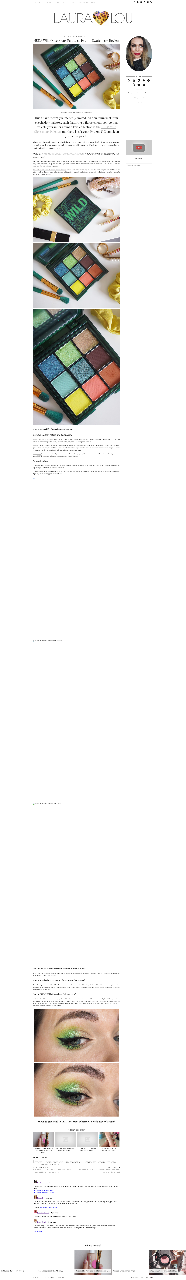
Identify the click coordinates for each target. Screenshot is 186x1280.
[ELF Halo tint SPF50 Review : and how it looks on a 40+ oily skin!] (109, 1139)
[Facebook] (145, 2)
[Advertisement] (142, 122)
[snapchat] (134, 84)
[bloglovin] (144, 80)
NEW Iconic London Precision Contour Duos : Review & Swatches (99, 1170)
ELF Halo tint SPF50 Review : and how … (109, 1149)
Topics (71, 2)
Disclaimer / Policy (87, 2)
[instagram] (134, 80)
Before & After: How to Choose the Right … (87, 1149)
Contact (48, 2)
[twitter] (129, 80)
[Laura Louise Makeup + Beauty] (93, 16)
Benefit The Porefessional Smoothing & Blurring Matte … (44, 1150)
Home (37, 2)
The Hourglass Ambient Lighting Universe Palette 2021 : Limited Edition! (52, 1170)
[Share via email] (34, 1158)
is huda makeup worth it (48, 1164)
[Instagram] (135, 2)
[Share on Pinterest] (43, 1158)
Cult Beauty (101, 987)
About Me (60, 2)
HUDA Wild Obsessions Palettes (58, 1162)
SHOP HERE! (52, 975)
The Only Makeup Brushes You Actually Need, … (65, 1149)
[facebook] (139, 80)
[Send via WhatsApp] (46, 1158)
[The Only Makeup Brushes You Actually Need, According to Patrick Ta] (65, 1139)
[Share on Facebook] (37, 1158)
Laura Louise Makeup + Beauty (51, 1277)
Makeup (85, 36)
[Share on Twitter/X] (40, 1158)
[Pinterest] (138, 2)
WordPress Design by (141, 1277)
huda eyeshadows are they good (96, 1161)
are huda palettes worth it (47, 1161)
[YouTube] (141, 2)
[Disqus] (76, 1206)
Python (35, 445)
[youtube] (138, 84)
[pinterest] (148, 80)
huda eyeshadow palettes (71, 1161)
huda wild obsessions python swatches (88, 1162)
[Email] (148, 2)
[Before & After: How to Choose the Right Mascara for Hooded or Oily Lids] (87, 1139)
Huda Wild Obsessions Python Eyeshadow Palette (63, 153)
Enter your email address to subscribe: (139, 93)
